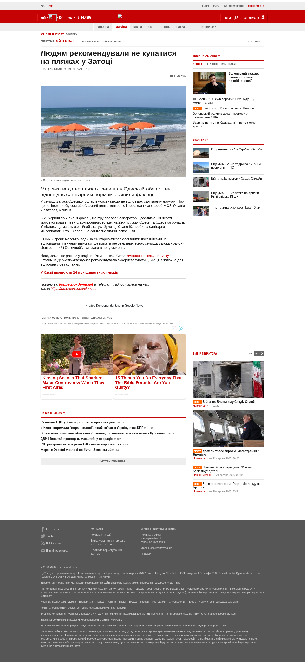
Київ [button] (43, 18)
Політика (71, 34)
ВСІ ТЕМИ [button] (253, 41)
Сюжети (198, 140)
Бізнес (165, 27)
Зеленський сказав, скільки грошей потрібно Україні (244, 77)
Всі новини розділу (52, 34)
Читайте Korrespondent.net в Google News (113, 305)
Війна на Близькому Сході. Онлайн (236, 178)
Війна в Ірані (88, 41)
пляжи (85, 317)
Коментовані (229, 64)
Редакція (146, 553)
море (67, 317)
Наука (180, 27)
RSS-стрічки (54, 543)
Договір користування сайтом (158, 528)
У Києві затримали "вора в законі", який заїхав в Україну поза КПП (97, 428)
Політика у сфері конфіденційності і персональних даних (153, 538)
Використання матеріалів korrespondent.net (108, 542)
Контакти (97, 528)
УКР (50, 6)
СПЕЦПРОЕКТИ (256, 6)
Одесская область (101, 317)
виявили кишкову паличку (147, 256)
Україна (121, 27)
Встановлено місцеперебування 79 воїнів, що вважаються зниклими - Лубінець (107, 433)
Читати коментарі (113, 461)
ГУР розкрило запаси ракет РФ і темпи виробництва (85, 444)
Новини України (205, 55)
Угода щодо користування (156, 547)
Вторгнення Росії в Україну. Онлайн (224, 108)
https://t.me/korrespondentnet (73, 289)
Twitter (50, 536)
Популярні (212, 64)
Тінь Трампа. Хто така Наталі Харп (236, 207)
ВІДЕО (205, 6)
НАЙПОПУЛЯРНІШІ (233, 6)
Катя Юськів (55, 69)
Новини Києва (90, 41)
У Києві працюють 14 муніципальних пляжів (79, 272)
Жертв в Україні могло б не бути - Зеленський (80, 450)
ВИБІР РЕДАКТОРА (205, 353)
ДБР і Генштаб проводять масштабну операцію (81, 439)
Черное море (54, 317)
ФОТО (216, 6)
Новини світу (201, 405)
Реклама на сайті (102, 534)
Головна (103, 27)
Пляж (75, 317)
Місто (137, 27)
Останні (197, 64)
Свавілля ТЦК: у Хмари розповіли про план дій (82, 422)
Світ (151, 27)
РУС (43, 6)
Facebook (52, 529)
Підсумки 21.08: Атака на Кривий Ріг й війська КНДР (235, 194)
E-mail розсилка (57, 550)
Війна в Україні (112, 41)
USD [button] (70, 17)
